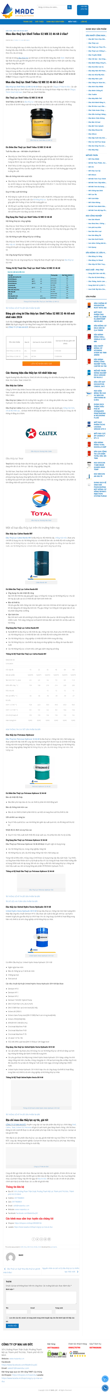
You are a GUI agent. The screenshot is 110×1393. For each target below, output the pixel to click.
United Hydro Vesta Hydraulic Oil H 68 (41, 956)
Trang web (59, 1308)
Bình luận (10, 1289)
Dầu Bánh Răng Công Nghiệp (97, 63)
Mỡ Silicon (92, 175)
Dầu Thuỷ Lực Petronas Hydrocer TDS (41, 890)
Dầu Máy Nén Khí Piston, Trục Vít (97, 71)
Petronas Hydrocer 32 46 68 (41, 786)
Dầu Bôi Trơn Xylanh (95, 126)
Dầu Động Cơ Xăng (95, 256)
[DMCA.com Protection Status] (56, 1353)
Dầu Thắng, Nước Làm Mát (97, 281)
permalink (54, 1247)
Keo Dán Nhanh (94, 219)
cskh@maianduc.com (21, 1205)
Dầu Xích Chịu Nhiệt (95, 86)
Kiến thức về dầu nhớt (20, 31)
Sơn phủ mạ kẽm (94, 227)
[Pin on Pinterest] (45, 1239)
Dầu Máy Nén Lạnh (95, 79)
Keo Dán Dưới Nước (95, 239)
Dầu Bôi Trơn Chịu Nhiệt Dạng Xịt (97, 39)
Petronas (27, 1127)
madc (28, 40)
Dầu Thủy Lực (93, 43)
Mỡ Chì (91, 167)
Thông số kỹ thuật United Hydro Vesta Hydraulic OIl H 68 (41, 1108)
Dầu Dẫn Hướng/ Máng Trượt (97, 114)
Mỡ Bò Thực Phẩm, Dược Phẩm (97, 163)
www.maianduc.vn (22, 1209)
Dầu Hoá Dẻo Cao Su (96, 67)
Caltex (8, 1127)
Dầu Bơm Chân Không (96, 118)
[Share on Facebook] (33, 1239)
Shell (62, 58)
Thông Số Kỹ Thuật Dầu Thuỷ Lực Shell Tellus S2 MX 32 (41, 301)
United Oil (20, 1127)
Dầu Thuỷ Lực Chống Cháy (97, 51)
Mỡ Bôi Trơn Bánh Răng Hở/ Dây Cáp (97, 206)
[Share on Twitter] (37, 1239)
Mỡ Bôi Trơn (92, 155)
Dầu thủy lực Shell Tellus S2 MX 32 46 (20, 86)
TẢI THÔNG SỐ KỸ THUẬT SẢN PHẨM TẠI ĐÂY (23, 896)
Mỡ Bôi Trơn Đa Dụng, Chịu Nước (97, 187)
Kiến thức (72, 22)
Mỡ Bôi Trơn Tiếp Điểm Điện (97, 183)
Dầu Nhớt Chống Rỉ (95, 90)
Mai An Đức (42, 1178)
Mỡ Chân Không (94, 202)
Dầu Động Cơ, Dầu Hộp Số (96, 252)
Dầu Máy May (93, 150)
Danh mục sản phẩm (55, 22)
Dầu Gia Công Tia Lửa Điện (97, 146)
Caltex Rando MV (41, 582)
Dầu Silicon (92, 134)
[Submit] (69, 7)
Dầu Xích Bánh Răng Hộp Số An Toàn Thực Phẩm (97, 102)
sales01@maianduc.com (18, 1368)
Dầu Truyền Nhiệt (94, 55)
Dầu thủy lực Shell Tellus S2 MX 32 (41, 140)
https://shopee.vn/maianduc (24, 1374)
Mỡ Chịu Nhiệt (93, 159)
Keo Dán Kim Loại (94, 231)
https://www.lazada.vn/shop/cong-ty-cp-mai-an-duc (33, 1227)
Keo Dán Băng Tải (94, 235)
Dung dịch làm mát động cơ (97, 273)
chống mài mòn (68, 408)
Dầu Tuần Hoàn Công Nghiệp (97, 110)
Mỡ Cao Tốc (92, 194)
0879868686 (95, 1347)
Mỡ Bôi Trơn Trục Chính (97, 179)
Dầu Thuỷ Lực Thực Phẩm (97, 47)
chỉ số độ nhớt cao (13, 410)
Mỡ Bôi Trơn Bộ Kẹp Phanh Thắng (97, 210)
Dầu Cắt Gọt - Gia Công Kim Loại (97, 59)
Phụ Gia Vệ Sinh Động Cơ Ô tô (97, 277)
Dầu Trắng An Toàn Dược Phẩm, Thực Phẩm (97, 83)
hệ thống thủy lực (39, 199)
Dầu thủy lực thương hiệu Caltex (41, 451)
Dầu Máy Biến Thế (95, 98)
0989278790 (74, 1347)
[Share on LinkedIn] (49, 1239)
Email (33, 1308)
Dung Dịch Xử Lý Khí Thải (97, 285)
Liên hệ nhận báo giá (41, 363)
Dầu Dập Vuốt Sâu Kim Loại (97, 138)
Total (13, 1127)
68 (37, 86)
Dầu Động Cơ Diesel (95, 260)
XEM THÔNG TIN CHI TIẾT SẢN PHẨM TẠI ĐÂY (23, 729)
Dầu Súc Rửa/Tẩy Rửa (96, 75)
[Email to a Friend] (41, 1239)
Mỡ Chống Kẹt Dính (95, 191)
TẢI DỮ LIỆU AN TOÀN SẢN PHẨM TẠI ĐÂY (22, 901)
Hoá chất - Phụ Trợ (94, 270)
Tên (7, 1308)
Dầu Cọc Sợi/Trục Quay (96, 142)
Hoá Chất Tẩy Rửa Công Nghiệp (97, 289)
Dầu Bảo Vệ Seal (94, 122)
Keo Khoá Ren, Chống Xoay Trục (97, 223)
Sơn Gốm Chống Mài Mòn (97, 243)
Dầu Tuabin (92, 94)
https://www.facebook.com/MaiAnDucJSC (19, 1364)
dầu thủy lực (23, 58)
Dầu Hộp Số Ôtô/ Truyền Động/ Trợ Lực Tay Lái (97, 264)
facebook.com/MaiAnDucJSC (27, 1213)
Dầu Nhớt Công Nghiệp (96, 35)
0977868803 (19, 1198)
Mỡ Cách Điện (93, 198)
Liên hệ (84, 22)
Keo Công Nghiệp (94, 216)
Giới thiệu (39, 22)
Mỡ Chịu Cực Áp (94, 171)
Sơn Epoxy (92, 247)
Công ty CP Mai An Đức (61, 86)
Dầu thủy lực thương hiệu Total (41, 520)
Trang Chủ (27, 22)
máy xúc (12, 244)
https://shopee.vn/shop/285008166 (28, 1223)
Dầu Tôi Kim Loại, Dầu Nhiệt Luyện (97, 106)
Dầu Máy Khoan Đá (95, 130)
